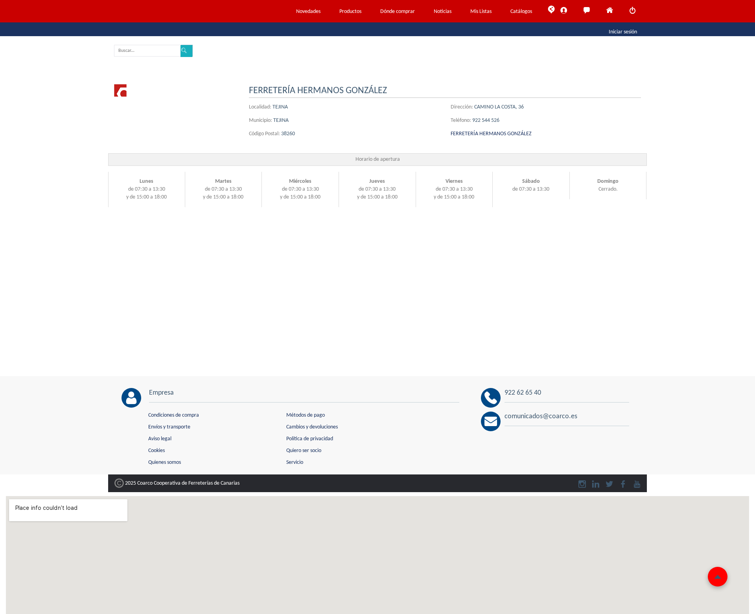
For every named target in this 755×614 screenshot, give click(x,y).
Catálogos (521, 12)
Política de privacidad (309, 439)
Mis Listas (481, 12)
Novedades (308, 12)
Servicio (294, 462)
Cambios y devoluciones (312, 427)
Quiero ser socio (303, 451)
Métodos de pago (305, 415)
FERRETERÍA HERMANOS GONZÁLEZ (491, 134)
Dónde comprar (397, 12)
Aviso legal (159, 439)
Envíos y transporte (169, 427)
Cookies (156, 451)
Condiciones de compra (173, 415)
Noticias (442, 12)
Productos (350, 12)
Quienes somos (164, 462)
